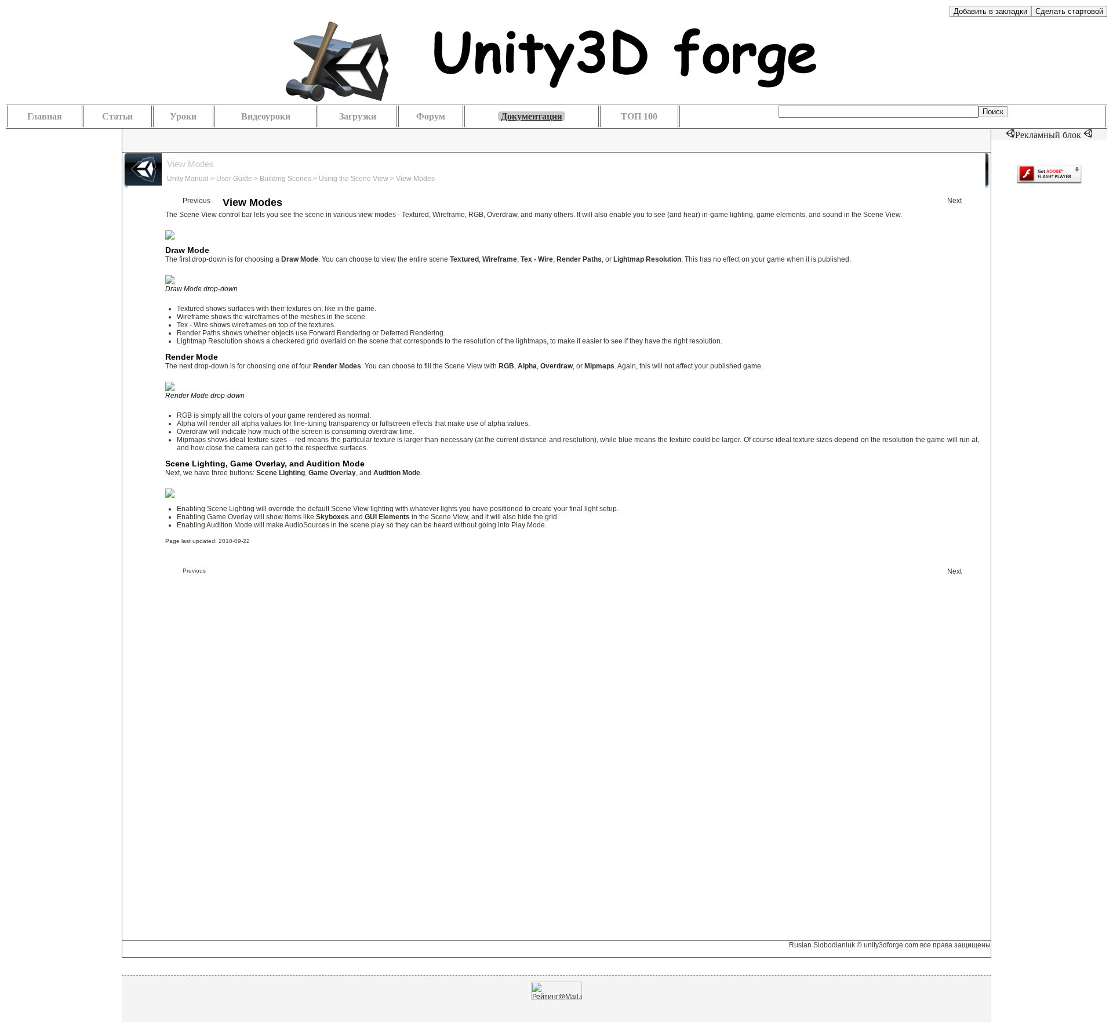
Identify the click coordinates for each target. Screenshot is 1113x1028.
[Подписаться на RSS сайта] (325, 140)
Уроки (183, 116)
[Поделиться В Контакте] (290, 140)
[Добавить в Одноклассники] (255, 140)
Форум (430, 116)
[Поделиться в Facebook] (151, 140)
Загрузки (357, 116)
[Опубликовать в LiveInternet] (185, 140)
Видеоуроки (265, 116)
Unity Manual (188, 179)
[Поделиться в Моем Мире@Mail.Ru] (220, 140)
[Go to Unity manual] (862, 171)
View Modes (415, 179)
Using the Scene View (353, 179)
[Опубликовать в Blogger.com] (133, 140)
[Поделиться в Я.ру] (307, 140)
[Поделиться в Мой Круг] (238, 140)
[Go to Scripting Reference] (961, 171)
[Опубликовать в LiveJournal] (203, 140)
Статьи (117, 116)
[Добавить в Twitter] (272, 140)
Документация (531, 116)
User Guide (234, 179)
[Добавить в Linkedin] (168, 140)
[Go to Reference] (910, 171)
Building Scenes (285, 179)
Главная (44, 116)
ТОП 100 (639, 116)
